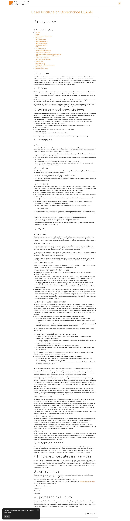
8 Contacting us (39, 67)
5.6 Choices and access (42, 58)
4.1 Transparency (41, 39)
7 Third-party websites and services (45, 65)
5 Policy (37, 47)
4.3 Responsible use (41, 43)
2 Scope (37, 34)
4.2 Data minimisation (42, 41)
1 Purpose (37, 32)
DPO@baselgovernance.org (87, 481)
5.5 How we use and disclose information (47, 56)
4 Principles (38, 38)
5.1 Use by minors (41, 48)
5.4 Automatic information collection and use (48, 54)
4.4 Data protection (41, 45)
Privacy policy (7, 512)
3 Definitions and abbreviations (43, 36)
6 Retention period (40, 63)
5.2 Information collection (43, 50)
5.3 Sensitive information (43, 52)
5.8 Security (39, 61)
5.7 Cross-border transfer (43, 59)
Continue (7, 516)
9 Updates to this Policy (41, 68)
